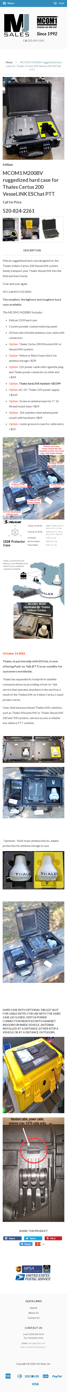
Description (32, 250)
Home (9, 62)
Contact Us (34, 1317)
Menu (10, 3)
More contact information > (33, 1347)
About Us (33, 1312)
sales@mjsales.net (36, 1343)
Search (33, 1307)
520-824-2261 (36, 40)
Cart (61, 3)
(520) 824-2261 (36, 1334)
